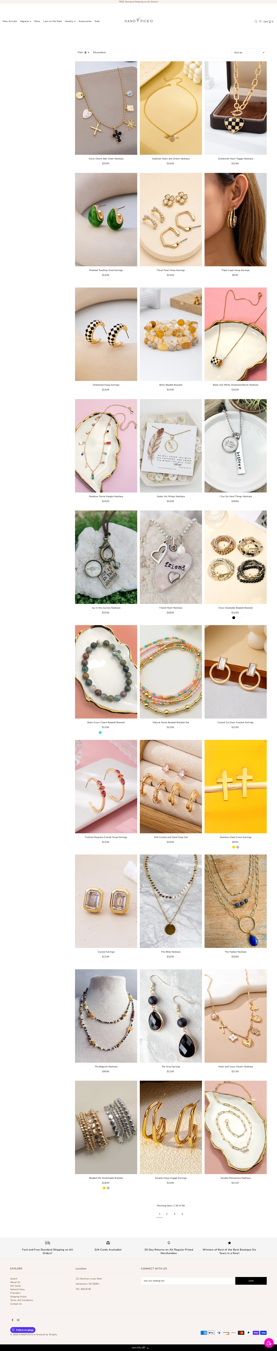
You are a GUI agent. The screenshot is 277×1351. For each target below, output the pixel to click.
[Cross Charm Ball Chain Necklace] (106, 108)
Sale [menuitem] (97, 21)
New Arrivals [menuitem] (10, 21)
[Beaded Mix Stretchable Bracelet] (106, 1127)
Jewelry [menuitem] (69, 21)
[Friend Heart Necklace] (171, 557)
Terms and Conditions (21, 1300)
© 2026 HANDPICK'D (21, 1334)
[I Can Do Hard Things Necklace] (236, 445)
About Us (15, 1282)
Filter (80, 52)
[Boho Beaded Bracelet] (171, 334)
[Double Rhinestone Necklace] (236, 1127)
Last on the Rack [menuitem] (52, 21)
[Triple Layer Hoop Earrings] (236, 219)
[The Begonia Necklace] (106, 1016)
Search (13, 1278)
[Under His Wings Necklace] (171, 445)
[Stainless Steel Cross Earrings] (236, 786)
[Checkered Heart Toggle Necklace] (236, 108)
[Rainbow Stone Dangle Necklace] (106, 445)
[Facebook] (12, 1320)
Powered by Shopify (46, 1334)
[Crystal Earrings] (106, 901)
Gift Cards (15, 1285)
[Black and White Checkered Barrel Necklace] (236, 334)
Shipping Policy (18, 1296)
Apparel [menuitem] (24, 21)
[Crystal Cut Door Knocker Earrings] (236, 672)
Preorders (15, 1292)
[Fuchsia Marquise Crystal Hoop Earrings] (106, 786)
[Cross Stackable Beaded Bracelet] (236, 557)
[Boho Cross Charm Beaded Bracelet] (106, 672)
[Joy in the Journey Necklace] (106, 557)
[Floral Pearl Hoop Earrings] (171, 219)
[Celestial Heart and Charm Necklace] (171, 108)
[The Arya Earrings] (171, 1016)
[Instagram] (18, 1320)
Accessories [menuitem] (85, 21)
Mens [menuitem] (37, 21)
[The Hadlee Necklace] (236, 901)
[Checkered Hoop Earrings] (106, 334)
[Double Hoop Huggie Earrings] (171, 1127)
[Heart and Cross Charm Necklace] (236, 1016)
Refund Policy (17, 1289)
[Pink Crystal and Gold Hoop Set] (171, 786)
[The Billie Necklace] (171, 901)
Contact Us (16, 1303)
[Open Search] (256, 21)
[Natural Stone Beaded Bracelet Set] (171, 672)
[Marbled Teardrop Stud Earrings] (106, 219)
